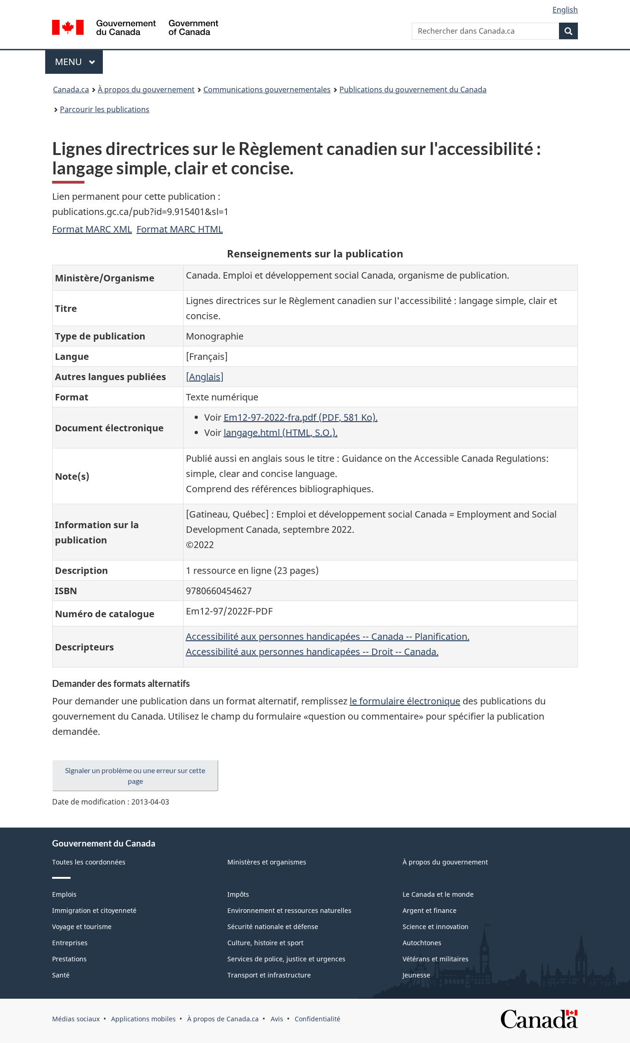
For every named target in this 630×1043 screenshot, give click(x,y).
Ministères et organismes (266, 862)
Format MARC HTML (180, 229)
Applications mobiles (143, 1018)
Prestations (69, 958)
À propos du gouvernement (146, 89)
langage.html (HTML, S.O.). (281, 432)
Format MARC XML (92, 229)
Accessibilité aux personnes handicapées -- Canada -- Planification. (328, 636)
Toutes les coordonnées (88, 862)
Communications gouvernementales (267, 89)
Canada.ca (71, 89)
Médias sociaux (76, 1018)
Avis (277, 1018)
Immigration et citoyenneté (94, 910)
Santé (61, 975)
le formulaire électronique (405, 701)
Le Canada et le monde (438, 894)
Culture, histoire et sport (265, 942)
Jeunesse (416, 975)
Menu (79, 61)
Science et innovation (436, 926)
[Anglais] (205, 376)
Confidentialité (317, 1018)
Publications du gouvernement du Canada (413, 89)
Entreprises (70, 942)
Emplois (64, 894)
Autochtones (422, 942)
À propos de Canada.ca (223, 1018)
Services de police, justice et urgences (286, 958)
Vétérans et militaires (436, 958)
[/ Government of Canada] (135, 29)
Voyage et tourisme (82, 926)
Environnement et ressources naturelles (289, 910)
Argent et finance (430, 910)
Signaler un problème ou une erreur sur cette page (135, 775)
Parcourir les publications (104, 109)
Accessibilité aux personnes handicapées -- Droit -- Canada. (312, 651)
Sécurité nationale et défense (272, 926)
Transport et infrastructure (269, 975)
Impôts (238, 894)
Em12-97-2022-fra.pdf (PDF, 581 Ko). (301, 417)
